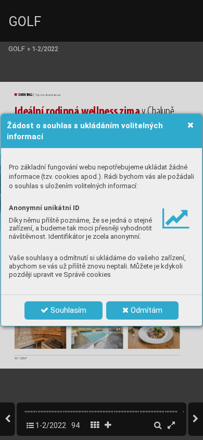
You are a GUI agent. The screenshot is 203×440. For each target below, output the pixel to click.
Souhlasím (67, 310)
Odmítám (145, 310)
